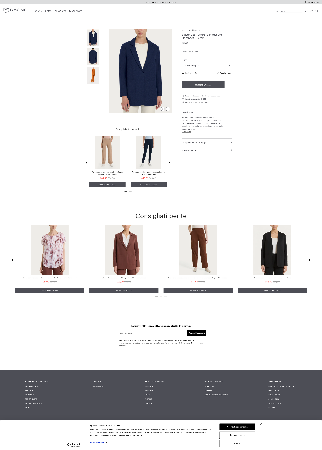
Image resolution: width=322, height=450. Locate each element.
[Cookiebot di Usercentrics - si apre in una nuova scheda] (74, 445)
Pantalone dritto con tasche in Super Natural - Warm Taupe (107, 173)
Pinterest (149, 403)
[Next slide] (169, 162)
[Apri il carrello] (316, 11)
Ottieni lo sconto (197, 333)
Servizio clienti (97, 386)
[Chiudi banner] (261, 424)
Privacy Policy (274, 390)
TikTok (147, 394)
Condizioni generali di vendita (281, 386)
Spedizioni (29, 390)
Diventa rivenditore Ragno (216, 394)
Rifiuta (237, 443)
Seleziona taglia (203, 84)
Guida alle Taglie (32, 386)
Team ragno (210, 386)
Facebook (149, 386)
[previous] (163, 109)
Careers (208, 390)
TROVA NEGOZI (314, 2)
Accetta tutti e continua (237, 427)
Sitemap (271, 407)
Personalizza (236, 435)
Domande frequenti (33, 403)
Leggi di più (186, 131)
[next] (168, 109)
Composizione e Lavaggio (194, 142)
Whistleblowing (275, 403)
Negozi (28, 407)
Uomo (48, 10)
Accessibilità (273, 399)
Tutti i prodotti (195, 30)
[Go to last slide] (86, 162)
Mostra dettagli (97, 442)
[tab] (125, 191)
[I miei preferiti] (311, 11)
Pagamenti (29, 394)
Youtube (148, 399)
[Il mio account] (306, 11)
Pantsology (76, 10)
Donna (38, 10)
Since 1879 (60, 10)
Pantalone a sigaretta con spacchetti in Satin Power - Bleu (148, 173)
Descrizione (187, 112)
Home (184, 30)
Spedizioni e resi (189, 150)
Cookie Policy (274, 394)
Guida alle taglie (191, 72)
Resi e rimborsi (31, 399)
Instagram (149, 390)
